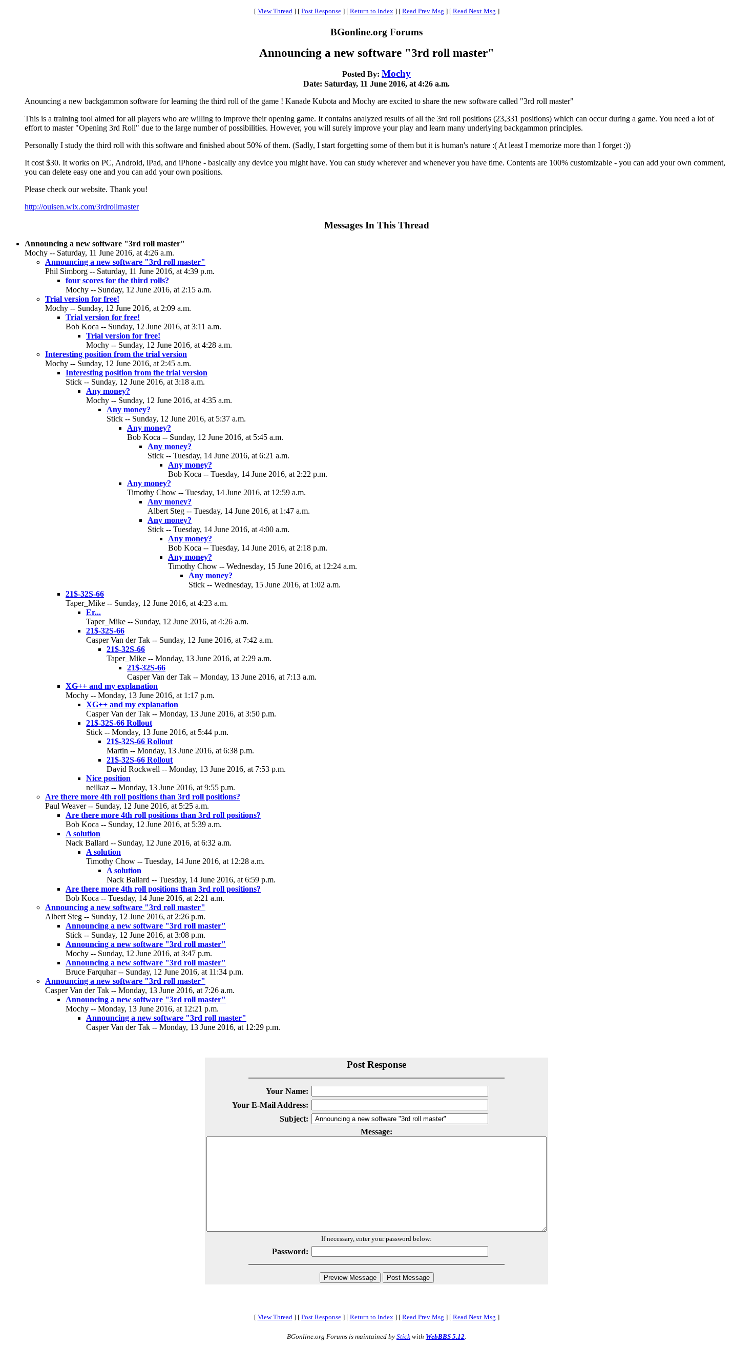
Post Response (321, 11)
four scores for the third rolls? (117, 280)
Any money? (108, 391)
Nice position (108, 778)
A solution (83, 833)
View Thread (275, 11)
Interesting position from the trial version (116, 354)
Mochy (396, 73)
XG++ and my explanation (112, 686)
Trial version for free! (82, 298)
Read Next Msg (474, 11)
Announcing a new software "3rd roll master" (125, 262)
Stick (403, 1336)
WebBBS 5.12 (445, 1336)
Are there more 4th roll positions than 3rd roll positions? (142, 796)
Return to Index (371, 11)
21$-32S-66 (85, 593)
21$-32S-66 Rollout (119, 723)
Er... (93, 612)
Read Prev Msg (423, 11)
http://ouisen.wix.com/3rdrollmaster (82, 206)
